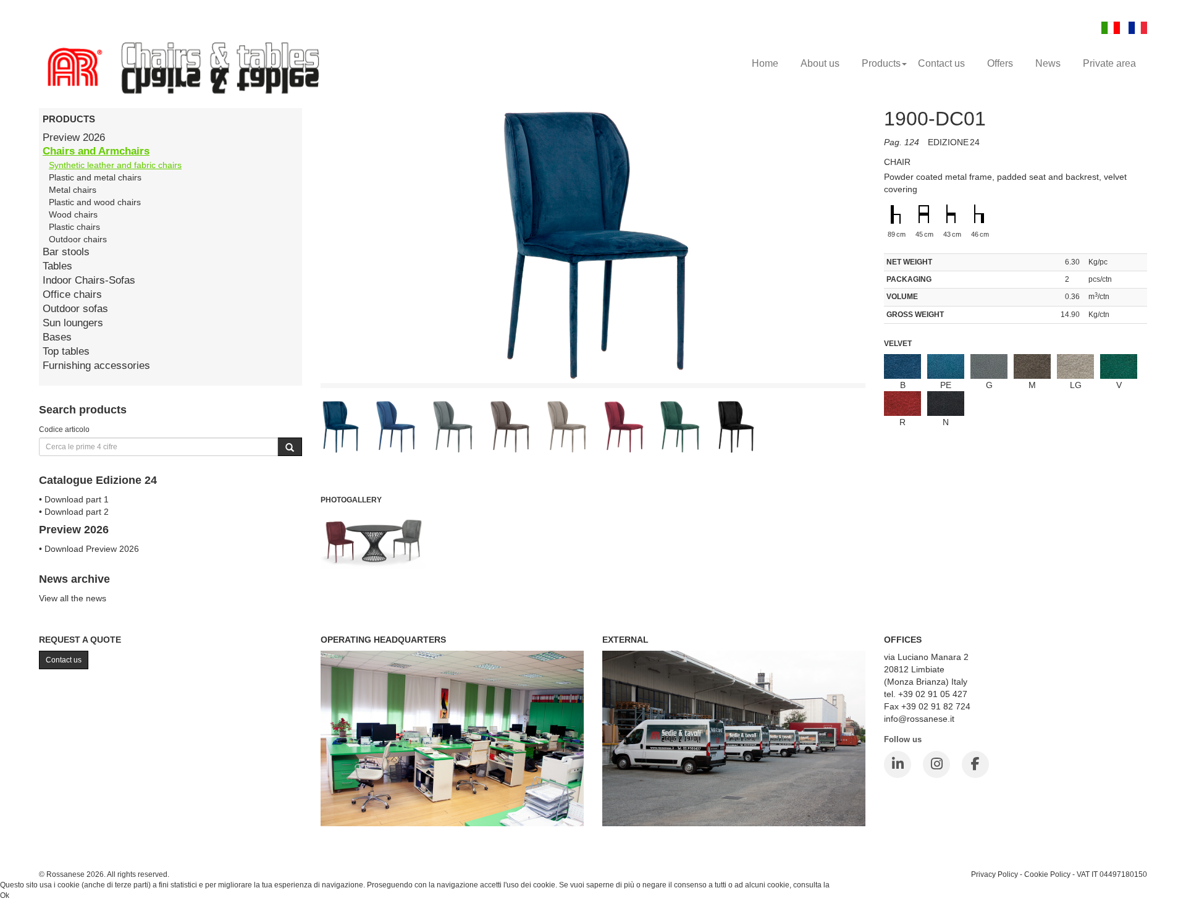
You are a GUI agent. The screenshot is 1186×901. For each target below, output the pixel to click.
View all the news (72, 598)
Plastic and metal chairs (95, 177)
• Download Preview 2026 (89, 549)
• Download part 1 (74, 499)
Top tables (66, 351)
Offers (1000, 63)
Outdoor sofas (75, 309)
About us (820, 63)
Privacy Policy (994, 874)
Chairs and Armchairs (96, 151)
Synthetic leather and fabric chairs (115, 165)
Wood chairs (73, 214)
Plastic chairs (74, 227)
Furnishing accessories (96, 365)
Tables (57, 266)
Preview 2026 (74, 137)
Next (893, 354)
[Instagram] (936, 764)
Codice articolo (64, 429)
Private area (1109, 63)
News (1048, 63)
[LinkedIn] (897, 764)
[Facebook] (975, 764)
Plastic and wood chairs (95, 202)
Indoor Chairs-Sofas (89, 280)
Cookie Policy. (855, 885)
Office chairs (72, 294)
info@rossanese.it (919, 719)
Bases (57, 337)
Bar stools (66, 252)
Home (765, 63)
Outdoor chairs (78, 239)
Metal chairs (72, 190)
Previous (292, 354)
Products (881, 63)
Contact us (941, 63)
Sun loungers (73, 323)
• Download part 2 (74, 512)
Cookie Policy (1047, 874)
